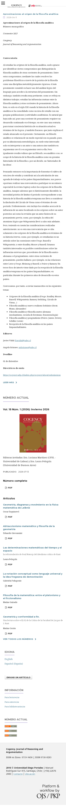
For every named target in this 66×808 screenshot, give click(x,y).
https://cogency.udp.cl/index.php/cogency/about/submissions (32, 375)
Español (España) (14, 663)
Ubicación (30, 773)
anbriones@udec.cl (28, 347)
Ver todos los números (18, 639)
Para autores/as (12, 702)
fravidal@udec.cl (23, 340)
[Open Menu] (3, 3)
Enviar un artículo (18, 677)
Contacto (18, 773)
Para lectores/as (12, 697)
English (9, 659)
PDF (9, 487)
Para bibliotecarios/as (15, 706)
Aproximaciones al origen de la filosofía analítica (30, 14)
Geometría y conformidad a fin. (33, 620)
